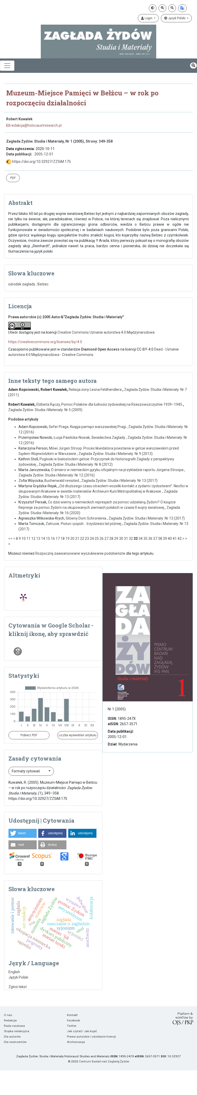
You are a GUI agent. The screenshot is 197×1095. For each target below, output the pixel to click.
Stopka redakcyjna (16, 1031)
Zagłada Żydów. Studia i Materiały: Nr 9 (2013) (115, 454)
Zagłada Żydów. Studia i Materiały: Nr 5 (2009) (45, 410)
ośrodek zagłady (21, 284)
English (14, 972)
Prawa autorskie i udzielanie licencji (91, 1036)
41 (175, 538)
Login (148, 18)
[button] (22, 833)
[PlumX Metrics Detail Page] (23, 597)
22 (82, 538)
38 (160, 538)
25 (97, 538)
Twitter (71, 1026)
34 (141, 538)
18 (63, 538)
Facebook (73, 1020)
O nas (8, 1015)
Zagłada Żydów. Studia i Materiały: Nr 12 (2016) (56, 475)
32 (131, 538)
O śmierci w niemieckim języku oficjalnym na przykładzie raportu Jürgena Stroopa (117, 470)
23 (87, 538)
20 (72, 538)
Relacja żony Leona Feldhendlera (95, 389)
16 (53, 538)
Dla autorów (12, 1036)
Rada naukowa (14, 1026)
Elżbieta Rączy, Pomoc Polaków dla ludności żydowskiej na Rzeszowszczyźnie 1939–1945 (109, 404)
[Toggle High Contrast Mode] (152, 8)
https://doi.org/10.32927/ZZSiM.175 (41, 162)
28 (111, 538)
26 (102, 538)
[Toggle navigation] (7, 66)
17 (58, 538)
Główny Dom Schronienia (86, 518)
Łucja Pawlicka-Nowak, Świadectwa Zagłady (90, 437)
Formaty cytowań (26, 771)
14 (43, 538)
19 (67, 538)
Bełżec (42, 284)
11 (28, 538)
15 (48, 538)
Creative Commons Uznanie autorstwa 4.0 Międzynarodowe (106, 332)
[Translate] (182, 8)
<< (10, 538)
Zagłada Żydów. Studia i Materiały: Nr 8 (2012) (75, 464)
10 (24, 538)
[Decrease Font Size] (172, 8)
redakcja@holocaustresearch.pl (36, 125)
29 (116, 538)
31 (126, 538)
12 (33, 538)
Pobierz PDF (29, 735)
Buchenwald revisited (62, 481)
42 (180, 538)
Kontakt (72, 1015)
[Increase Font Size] (162, 8)
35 (145, 538)
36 (150, 538)
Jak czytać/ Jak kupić (82, 1031)
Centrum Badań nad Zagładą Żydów (104, 1061)
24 (92, 538)
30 (121, 538)
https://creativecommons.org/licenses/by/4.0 (45, 342)
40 (170, 538)
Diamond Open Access (100, 349)
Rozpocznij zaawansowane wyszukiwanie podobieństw (80, 553)
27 (106, 538)
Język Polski (176, 18)
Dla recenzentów (15, 1042)
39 (165, 538)
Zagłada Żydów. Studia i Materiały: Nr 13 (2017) (119, 481)
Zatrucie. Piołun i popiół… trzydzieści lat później (84, 524)
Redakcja (10, 1020)
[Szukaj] (193, 65)
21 (77, 538)
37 (155, 538)
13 (38, 538)
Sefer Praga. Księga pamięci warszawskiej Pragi (88, 427)
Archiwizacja (76, 1042)
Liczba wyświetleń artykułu (77, 735)
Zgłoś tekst (17, 987)
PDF (13, 178)
